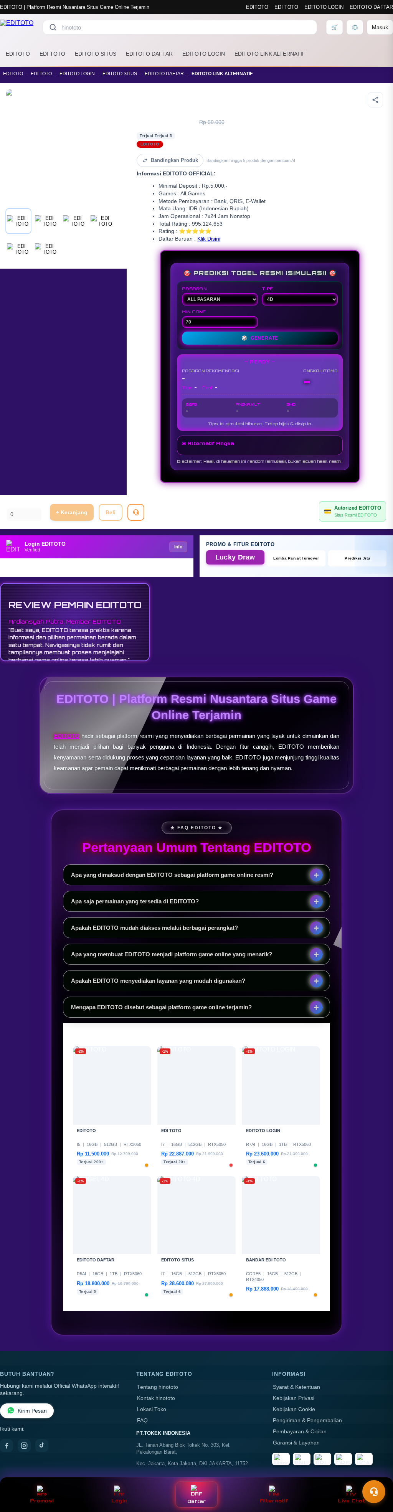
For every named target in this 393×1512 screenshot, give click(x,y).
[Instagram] (24, 1445)
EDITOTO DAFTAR (371, 7)
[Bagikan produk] (375, 99)
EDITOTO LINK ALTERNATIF (269, 54)
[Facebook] (6, 1445)
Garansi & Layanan (296, 1443)
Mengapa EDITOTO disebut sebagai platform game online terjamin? (161, 1007)
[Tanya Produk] (135, 512)
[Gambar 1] (18, 221)
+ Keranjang (72, 512)
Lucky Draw (235, 557)
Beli (111, 512)
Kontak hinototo (156, 1398)
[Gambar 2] (46, 221)
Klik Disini (208, 239)
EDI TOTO (286, 7)
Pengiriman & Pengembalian (307, 1420)
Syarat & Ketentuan (296, 1387)
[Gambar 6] (46, 249)
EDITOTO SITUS (95, 54)
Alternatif (274, 1501)
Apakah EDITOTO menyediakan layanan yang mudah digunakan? (158, 980)
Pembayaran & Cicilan (300, 1431)
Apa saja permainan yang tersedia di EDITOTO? (135, 901)
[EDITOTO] (16, 27)
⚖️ (355, 27)
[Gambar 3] (74, 221)
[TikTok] (41, 1445)
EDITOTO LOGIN (323, 7)
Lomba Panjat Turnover (296, 558)
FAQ (142, 1420)
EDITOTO (257, 7)
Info (178, 547)
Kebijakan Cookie (294, 1409)
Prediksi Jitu (357, 558)
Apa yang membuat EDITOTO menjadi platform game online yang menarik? (171, 954)
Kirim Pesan (32, 1411)
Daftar (196, 1501)
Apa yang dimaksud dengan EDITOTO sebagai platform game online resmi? (172, 875)
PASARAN (194, 288)
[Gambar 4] (102, 221)
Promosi (41, 1501)
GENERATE (259, 338)
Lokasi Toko (151, 1409)
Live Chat (351, 1501)
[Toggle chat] (373, 1491)
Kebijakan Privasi (293, 1398)
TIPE (267, 288)
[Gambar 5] (18, 249)
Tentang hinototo (157, 1387)
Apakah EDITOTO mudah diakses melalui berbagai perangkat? (154, 927)
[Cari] (53, 27)
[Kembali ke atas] (376, 1472)
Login (119, 1501)
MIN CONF (194, 311)
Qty (11, 504)
